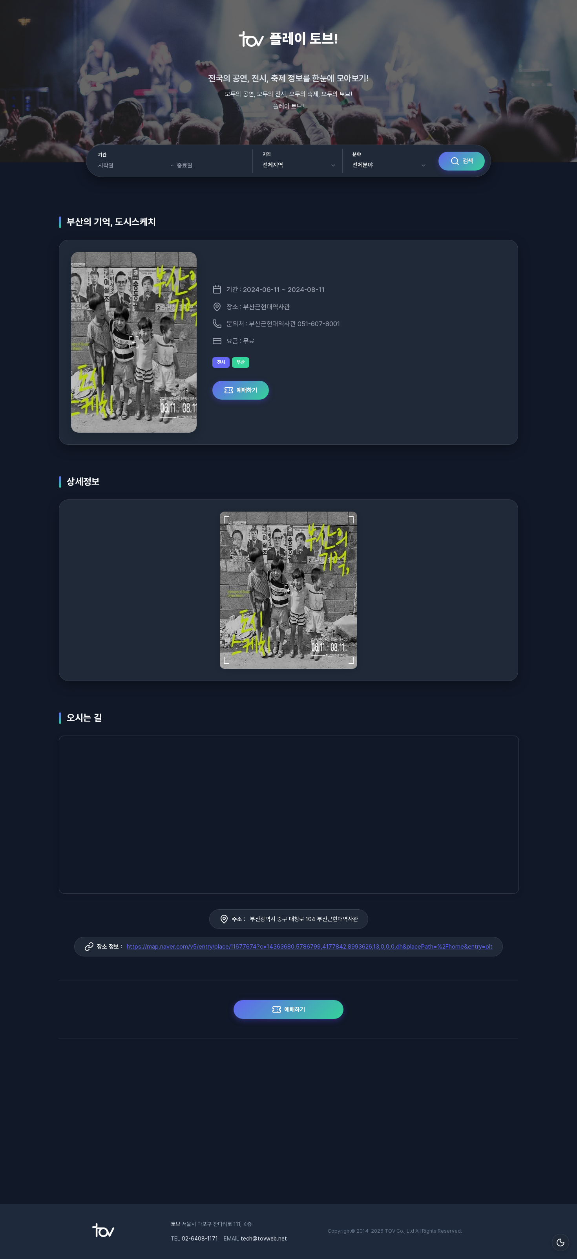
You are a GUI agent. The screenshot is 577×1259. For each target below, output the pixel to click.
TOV (390, 1231)
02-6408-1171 (200, 1238)
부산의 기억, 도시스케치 (111, 222)
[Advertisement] (288, 1125)
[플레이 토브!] (103, 1235)
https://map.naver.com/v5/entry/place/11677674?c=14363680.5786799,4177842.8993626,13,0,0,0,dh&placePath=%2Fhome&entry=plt (310, 946)
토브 (175, 1224)
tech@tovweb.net (264, 1238)
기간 (102, 155)
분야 (356, 154)
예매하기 (247, 390)
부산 (241, 362)
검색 (468, 161)
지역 (267, 154)
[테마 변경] (560, 1242)
